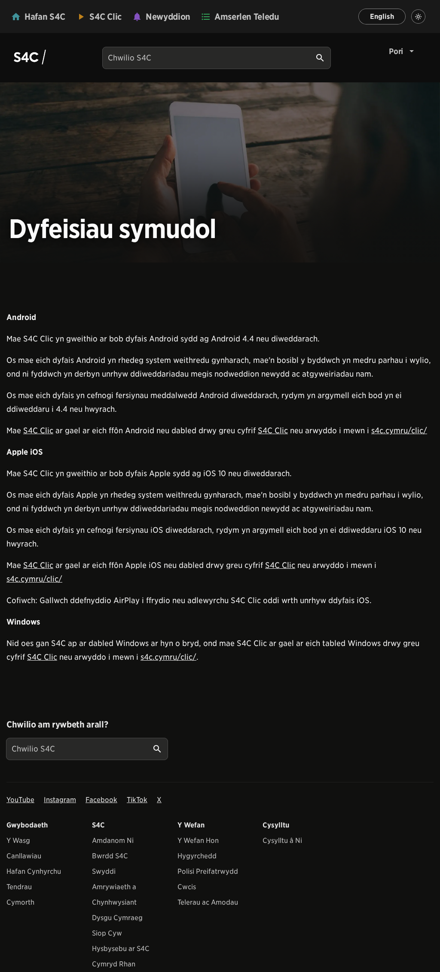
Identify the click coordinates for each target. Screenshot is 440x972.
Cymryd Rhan (113, 964)
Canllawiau (23, 856)
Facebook (101, 800)
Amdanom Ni (113, 840)
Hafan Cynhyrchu (33, 871)
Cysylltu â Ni (282, 840)
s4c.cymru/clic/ (399, 430)
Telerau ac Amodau (207, 902)
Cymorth (20, 902)
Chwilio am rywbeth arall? (57, 724)
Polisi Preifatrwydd (207, 871)
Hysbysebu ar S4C (121, 949)
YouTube (20, 800)
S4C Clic (38, 430)
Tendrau (19, 887)
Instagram (60, 800)
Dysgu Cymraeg (117, 918)
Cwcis (186, 887)
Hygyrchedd (197, 856)
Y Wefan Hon (198, 840)
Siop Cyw (107, 933)
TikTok (137, 800)
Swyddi (104, 871)
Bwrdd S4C (110, 856)
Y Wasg (18, 840)
